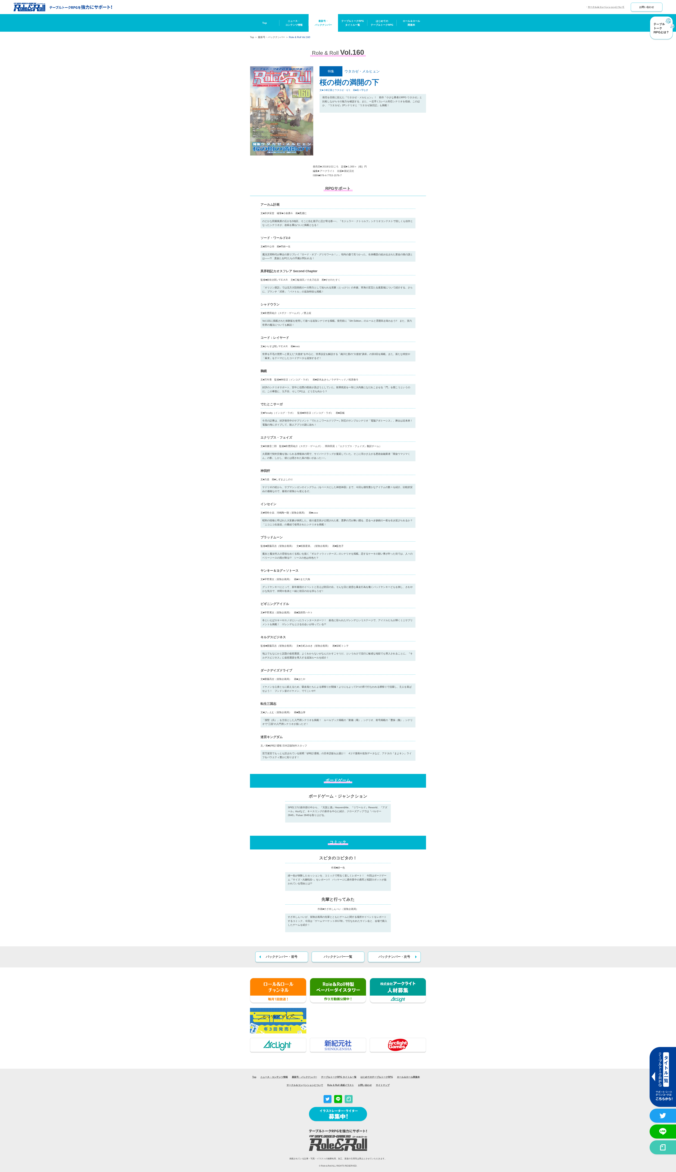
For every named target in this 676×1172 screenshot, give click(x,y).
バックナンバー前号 (282, 956)
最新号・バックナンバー (323, 23)
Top (264, 22)
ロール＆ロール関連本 (411, 23)
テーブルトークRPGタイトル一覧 (352, 23)
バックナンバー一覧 (338, 956)
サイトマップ (383, 1085)
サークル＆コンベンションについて (606, 7)
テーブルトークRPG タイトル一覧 (338, 1077)
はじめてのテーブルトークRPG (382, 23)
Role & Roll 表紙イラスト (340, 1085)
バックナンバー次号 (394, 956)
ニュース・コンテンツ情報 (294, 23)
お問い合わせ (646, 7)
